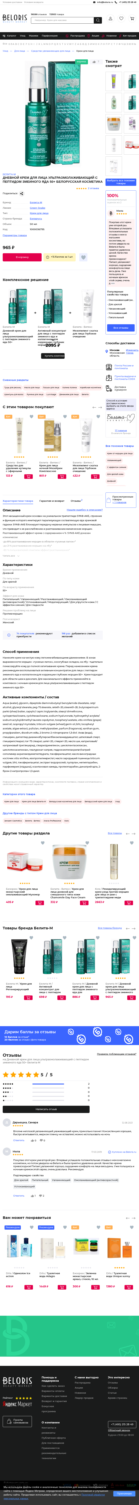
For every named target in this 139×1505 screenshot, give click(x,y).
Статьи (112, 1393)
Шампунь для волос (14, 394)
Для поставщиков (53, 1443)
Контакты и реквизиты (49, 1430)
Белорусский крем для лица (98, 802)
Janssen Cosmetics (13, 821)
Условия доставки (12, 2)
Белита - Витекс (32, 821)
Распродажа (77, 36)
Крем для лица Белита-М (34, 802)
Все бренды (5, 44)
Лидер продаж (84, 1398)
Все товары (115, 833)
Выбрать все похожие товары (121, 182)
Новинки (111, 36)
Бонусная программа (49, 1409)
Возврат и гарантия (54, 1401)
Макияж (33, 36)
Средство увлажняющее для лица (50, 51)
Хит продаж (129, 36)
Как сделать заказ (53, 1386)
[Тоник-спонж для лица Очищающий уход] (114, 102)
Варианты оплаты (53, 1391)
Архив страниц (117, 1398)
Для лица (19, 51)
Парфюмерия (50, 36)
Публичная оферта (54, 1438)
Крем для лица (85, 51)
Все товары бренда (110, 928)
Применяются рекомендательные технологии (54, 1453)
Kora (66, 821)
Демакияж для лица (69, 394)
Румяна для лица (35, 394)
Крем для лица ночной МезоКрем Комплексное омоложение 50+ (50, 468)
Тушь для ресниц (12, 388)
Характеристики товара (18, 501)
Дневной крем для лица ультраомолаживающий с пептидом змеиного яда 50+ (121, 989)
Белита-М (36, 202)
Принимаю (124, 1493)
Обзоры (113, 1388)
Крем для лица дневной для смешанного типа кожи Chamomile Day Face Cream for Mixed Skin (67, 895)
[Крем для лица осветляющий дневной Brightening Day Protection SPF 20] (114, 145)
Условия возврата (33, 2)
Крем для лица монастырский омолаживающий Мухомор (23, 892)
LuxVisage (51, 394)
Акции (95, 36)
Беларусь (36, 219)
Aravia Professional (52, 821)
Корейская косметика (90, 388)
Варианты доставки (54, 1396)
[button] (22, 257)
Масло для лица (32, 388)
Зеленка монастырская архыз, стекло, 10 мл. (85, 1276)
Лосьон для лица (51, 388)
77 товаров (121, 431)
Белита (85, 394)
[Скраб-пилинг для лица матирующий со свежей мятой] (114, 81)
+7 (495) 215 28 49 (122, 1424)
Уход (22, 36)
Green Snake (37, 208)
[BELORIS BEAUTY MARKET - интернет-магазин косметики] (14, 19)
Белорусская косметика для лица (65, 802)
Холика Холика (69, 388)
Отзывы (113, 1383)
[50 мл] (114, 166)
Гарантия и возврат (51, 501)
